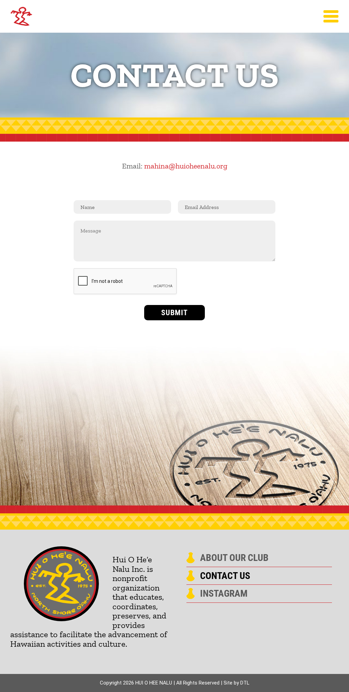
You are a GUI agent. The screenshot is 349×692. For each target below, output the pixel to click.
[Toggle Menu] (331, 16)
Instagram (223, 593)
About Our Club (234, 558)
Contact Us (225, 576)
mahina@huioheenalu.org (185, 166)
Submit (174, 312)
